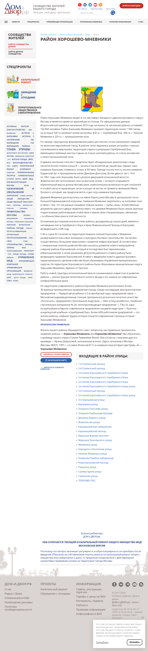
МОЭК (28, 185)
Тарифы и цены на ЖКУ (91, 596)
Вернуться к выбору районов (52, 368)
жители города (19, 159)
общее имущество (20, 199)
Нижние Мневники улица (92, 453)
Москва (13, 185)
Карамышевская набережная (94, 426)
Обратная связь (96, 9)
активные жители (20, 126)
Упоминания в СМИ (17, 598)
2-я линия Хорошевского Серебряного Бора (103, 372)
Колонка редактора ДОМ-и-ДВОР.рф (92, 535)
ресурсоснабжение (17, 237)
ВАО (31, 130)
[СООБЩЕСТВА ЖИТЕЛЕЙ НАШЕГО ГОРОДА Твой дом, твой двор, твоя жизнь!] (17, 9)
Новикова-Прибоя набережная (96, 458)
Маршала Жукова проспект (93, 435)
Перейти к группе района (56, 354)
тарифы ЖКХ (20, 247)
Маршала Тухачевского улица (95, 440)
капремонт (27, 169)
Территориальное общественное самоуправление (29, 110)
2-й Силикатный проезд (91, 368)
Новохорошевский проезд (93, 462)
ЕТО (9, 159)
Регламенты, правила (89, 601)
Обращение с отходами (28, 95)
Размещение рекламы (19, 602)
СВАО (12, 241)
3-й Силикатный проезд (91, 390)
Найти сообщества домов (71, 34)
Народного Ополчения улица (95, 449)
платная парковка (20, 208)
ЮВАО (9, 281)
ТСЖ (10, 254)
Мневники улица (87, 444)
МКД (31, 179)
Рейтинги (82, 605)
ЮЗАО (15, 281)
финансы (29, 271)
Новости (16, 22)
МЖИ (25, 179)
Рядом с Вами (13, 593)
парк (9, 205)
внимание (12, 133)
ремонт (29, 228)
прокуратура (14, 218)
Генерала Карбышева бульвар (95, 413)
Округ (87, 34)
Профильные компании (91, 22)
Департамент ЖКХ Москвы (17, 153)
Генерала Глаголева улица (93, 408)
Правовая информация (90, 609)
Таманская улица (88, 476)
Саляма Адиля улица (89, 471)
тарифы (29, 244)
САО (31, 238)
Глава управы (20, 149)
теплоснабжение (15, 251)
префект (28, 215)
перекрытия (28, 205)
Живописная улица (89, 422)
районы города (16, 228)
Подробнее (102, 642)
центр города (20, 278)
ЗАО (9, 166)
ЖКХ (30, 159)
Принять (135, 642)
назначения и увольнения (20, 190)
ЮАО (31, 278)
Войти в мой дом (131, 5)
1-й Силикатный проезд (91, 364)
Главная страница (48, 34)
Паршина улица (87, 467)
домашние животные (24, 156)
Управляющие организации (60, 22)
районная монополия (20, 225)
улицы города (20, 254)
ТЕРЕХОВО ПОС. (87, 480)
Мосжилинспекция (20, 182)
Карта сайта (110, 9)
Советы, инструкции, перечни (89, 590)
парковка (17, 205)
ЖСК (9, 163)
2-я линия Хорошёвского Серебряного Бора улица (106, 386)
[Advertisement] (92, 509)
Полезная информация (120, 22)
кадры (15, 166)
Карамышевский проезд (92, 431)
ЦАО (9, 277)
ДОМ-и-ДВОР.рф (121, 602)
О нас (140, 22)
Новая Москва (26, 196)
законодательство (23, 162)
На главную (82, 9)
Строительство (15, 244)
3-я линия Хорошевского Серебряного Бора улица (106, 395)
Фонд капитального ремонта (20, 274)
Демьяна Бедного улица (92, 417)
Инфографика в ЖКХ (89, 614)
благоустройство (17, 129)
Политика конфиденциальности (18, 608)
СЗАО (28, 241)
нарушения (13, 195)
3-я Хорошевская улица (91, 399)
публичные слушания (24, 222)
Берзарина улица (88, 404)
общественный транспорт (20, 202)
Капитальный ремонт (30, 81)
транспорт (29, 251)
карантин (11, 172)
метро (18, 179)
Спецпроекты (33, 22)
